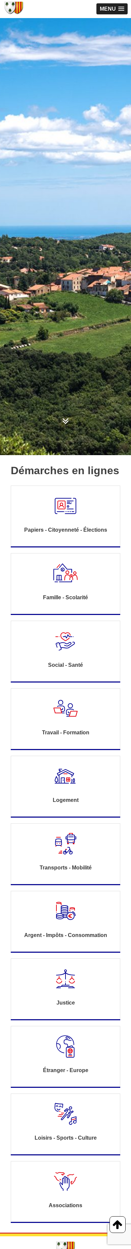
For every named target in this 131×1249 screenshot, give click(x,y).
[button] (112, 8)
